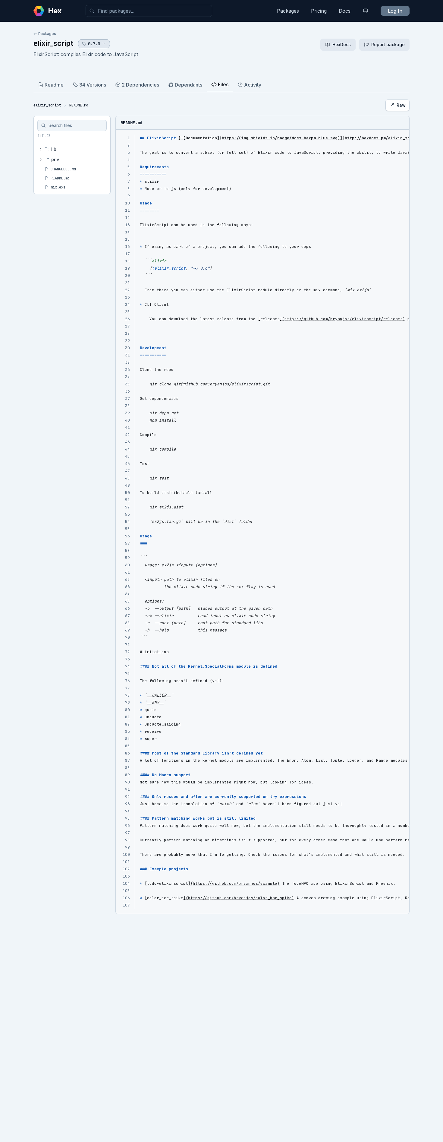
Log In (395, 11)
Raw (401, 105)
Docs (344, 11)
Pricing (319, 11)
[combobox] (149, 11)
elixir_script (53, 43)
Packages (288, 11)
